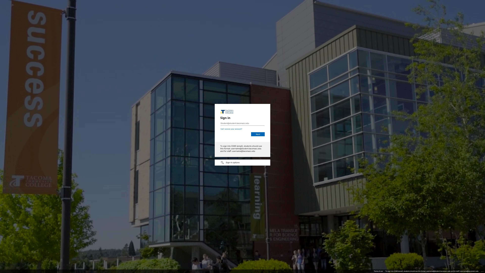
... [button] (482, 271)
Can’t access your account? (231, 129)
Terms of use (378, 271)
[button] (242, 163)
